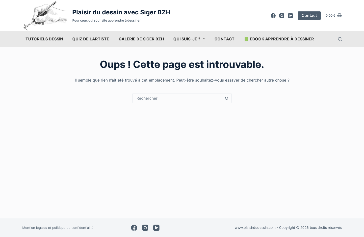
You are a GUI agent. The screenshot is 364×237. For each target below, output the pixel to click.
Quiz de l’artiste (90, 38)
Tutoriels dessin (44, 38)
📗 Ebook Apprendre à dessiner (279, 38)
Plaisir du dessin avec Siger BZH (121, 12)
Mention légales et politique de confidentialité (58, 228)
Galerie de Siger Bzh (141, 38)
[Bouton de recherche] (226, 98)
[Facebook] (273, 15)
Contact (309, 15)
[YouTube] (290, 15)
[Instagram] (281, 15)
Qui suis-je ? (186, 38)
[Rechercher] (340, 39)
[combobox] (177, 98)
